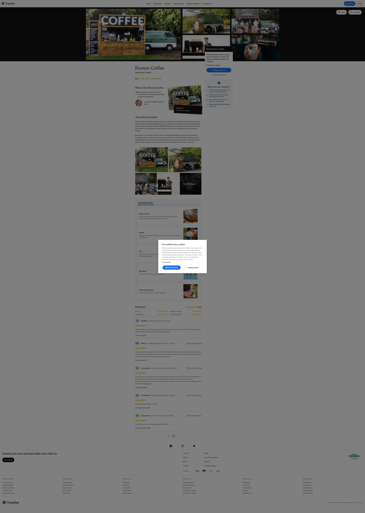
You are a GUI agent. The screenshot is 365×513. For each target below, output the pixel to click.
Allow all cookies (171, 267)
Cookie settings (193, 267)
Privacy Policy (166, 262)
